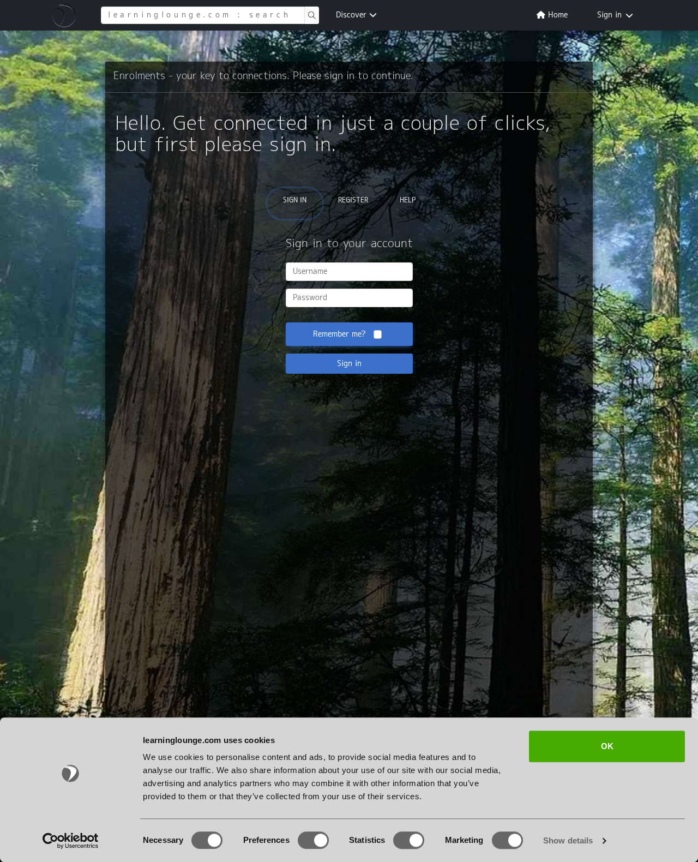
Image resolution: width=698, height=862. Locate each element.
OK (607, 746)
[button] (66, 15)
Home (556, 15)
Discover (352, 15)
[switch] (313, 840)
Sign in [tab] (294, 201)
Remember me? (339, 334)
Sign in (609, 15)
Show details (568, 840)
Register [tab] (353, 201)
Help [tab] (408, 201)
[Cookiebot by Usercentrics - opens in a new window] (70, 841)
